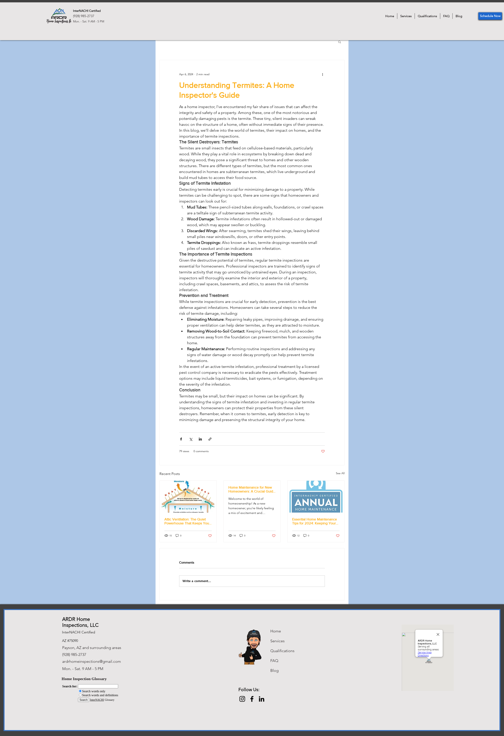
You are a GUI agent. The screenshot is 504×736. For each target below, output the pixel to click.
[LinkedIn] (261, 699)
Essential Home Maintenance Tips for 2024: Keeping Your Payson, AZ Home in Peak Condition (314, 521)
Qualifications (282, 650)
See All (340, 473)
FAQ (274, 660)
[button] (339, 41)
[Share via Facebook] (181, 439)
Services (277, 641)
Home (275, 631)
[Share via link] (210, 439)
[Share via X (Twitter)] (191, 439)
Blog (274, 670)
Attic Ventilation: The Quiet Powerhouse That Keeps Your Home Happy (187, 521)
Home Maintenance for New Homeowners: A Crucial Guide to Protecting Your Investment (251, 489)
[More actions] (322, 74)
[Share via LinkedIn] (200, 439)
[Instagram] (242, 699)
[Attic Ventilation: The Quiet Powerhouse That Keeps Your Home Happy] (188, 497)
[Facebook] (252, 699)
